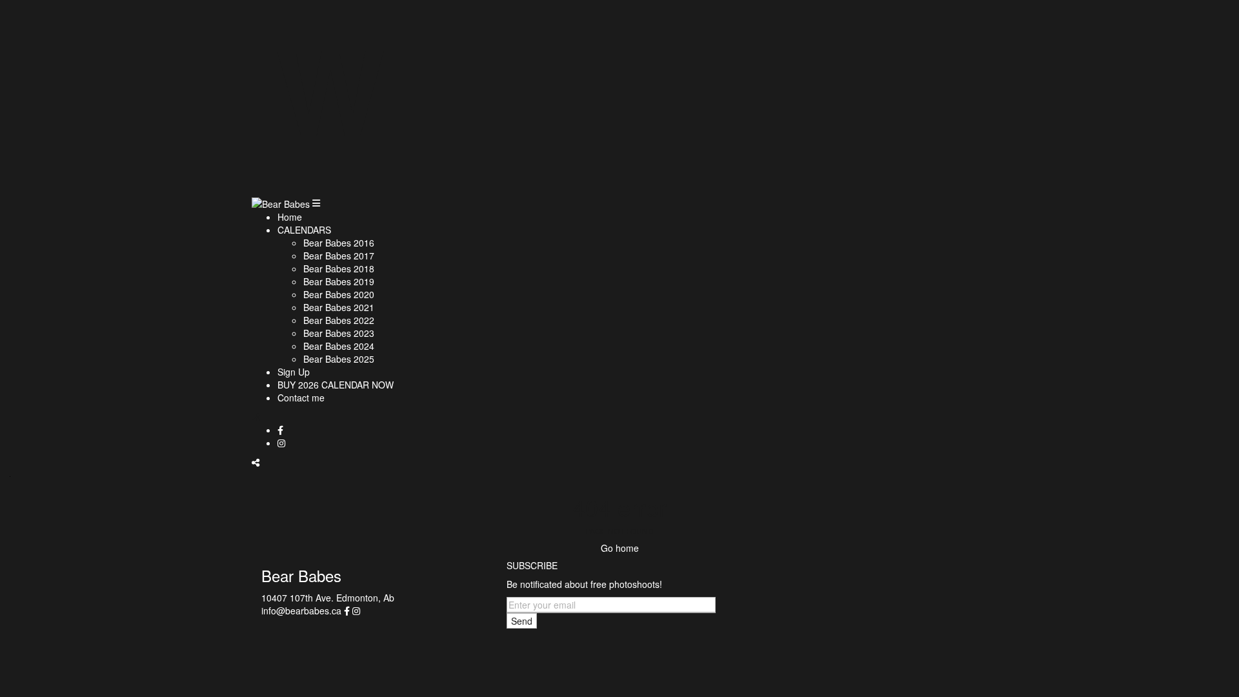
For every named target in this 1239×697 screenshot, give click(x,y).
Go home (620, 547)
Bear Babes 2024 (338, 345)
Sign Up (293, 371)
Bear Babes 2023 (338, 333)
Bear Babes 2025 (338, 358)
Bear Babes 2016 (338, 242)
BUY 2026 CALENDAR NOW (335, 384)
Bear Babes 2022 (338, 320)
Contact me (301, 397)
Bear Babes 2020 (338, 294)
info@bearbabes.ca (301, 610)
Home (289, 216)
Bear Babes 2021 (338, 307)
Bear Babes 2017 (338, 255)
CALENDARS (304, 229)
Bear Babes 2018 (338, 268)
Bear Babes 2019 (338, 281)
